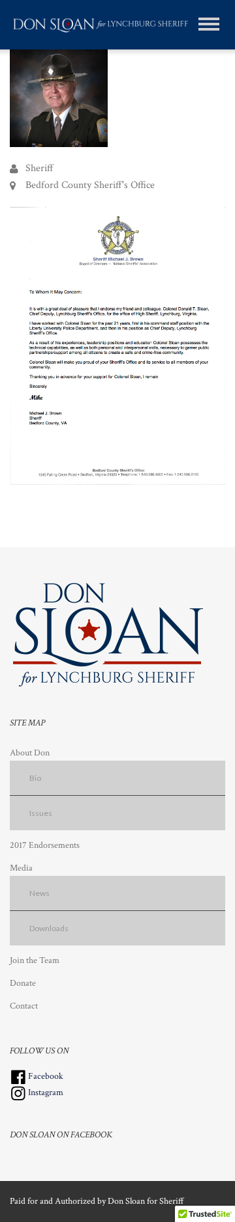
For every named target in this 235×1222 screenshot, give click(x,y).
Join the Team (34, 960)
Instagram (44, 1092)
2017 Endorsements (45, 845)
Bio (35, 778)
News (39, 893)
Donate (23, 983)
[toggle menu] (209, 24)
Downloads (49, 928)
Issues (40, 813)
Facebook (44, 1076)
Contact (24, 1006)
